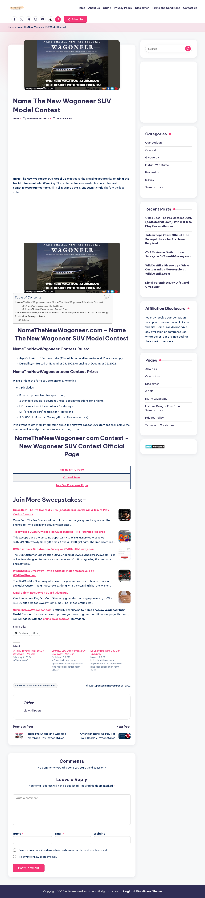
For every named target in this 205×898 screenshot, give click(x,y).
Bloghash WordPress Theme (142, 891)
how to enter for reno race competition (35, 685)
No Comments (64, 118)
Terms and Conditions (159, 425)
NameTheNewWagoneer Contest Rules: (44, 306)
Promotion (152, 172)
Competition (153, 142)
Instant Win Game (157, 165)
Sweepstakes (154, 187)
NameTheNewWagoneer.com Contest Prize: (47, 309)
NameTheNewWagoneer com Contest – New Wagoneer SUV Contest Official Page (63, 312)
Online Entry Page (72, 469)
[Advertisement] (72, 150)
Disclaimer (152, 384)
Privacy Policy (154, 417)
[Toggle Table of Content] (105, 297)
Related (25, 320)
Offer (29, 702)
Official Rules (71, 477)
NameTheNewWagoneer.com (32, 610)
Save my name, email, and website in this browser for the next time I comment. (63, 850)
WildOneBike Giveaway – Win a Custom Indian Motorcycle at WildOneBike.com (53, 573)
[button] (75, 19)
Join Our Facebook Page (72, 485)
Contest (150, 150)
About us (151, 369)
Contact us (152, 376)
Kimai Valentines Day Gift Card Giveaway (40, 592)
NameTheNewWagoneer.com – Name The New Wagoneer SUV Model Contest (60, 302)
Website (99, 833)
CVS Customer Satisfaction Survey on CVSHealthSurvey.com (53, 549)
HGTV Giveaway (156, 399)
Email (59, 833)
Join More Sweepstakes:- (31, 316)
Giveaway (152, 157)
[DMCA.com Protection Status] (155, 446)
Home (11, 27)
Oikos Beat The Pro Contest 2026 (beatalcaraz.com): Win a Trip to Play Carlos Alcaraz (61, 512)
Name (18, 833)
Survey (149, 180)
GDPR (149, 391)
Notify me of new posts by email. (38, 856)
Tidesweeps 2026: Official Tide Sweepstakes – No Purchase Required (59, 531)
